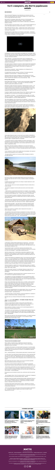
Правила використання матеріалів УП (27, 452)
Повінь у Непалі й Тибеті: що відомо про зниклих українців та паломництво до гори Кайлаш (11, 421)
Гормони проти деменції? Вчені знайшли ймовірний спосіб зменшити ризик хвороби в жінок (26, 437)
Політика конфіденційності (18, 452)
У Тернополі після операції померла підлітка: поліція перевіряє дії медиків (27, 421)
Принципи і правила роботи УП (38, 452)
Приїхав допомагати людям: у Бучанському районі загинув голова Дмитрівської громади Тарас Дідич (43, 422)
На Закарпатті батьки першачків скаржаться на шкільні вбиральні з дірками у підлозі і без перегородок (43, 437)
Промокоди (45, 452)
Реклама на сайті (10, 452)
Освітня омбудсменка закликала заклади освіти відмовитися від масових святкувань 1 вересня (11, 437)
